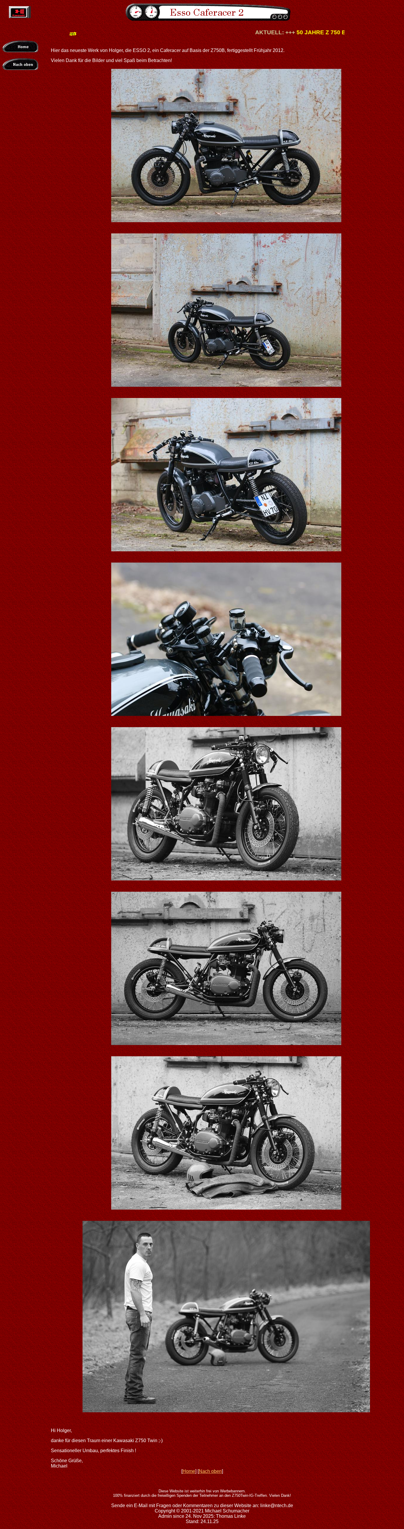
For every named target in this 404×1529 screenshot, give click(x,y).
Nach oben (210, 1471)
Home (188, 1471)
